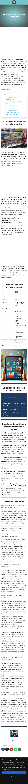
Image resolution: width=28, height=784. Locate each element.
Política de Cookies (10, 769)
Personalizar (14, 776)
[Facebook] (3, 749)
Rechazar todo (14, 780)
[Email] (19, 749)
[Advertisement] (14, 43)
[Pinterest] (11, 749)
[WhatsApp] (15, 749)
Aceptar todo (14, 772)
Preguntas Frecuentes (12, 114)
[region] (14, 770)
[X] (7, 749)
